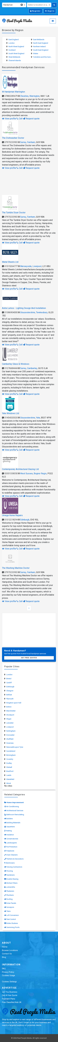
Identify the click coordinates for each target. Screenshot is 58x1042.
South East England (40, 50)
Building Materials (13, 823)
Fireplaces (10, 851)
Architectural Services (14, 811)
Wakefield (10, 779)
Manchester (11, 711)
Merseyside (26, 266)
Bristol (8, 679)
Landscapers (11, 843)
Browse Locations (10, 950)
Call (20, 118)
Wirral (8, 783)
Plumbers (10, 895)
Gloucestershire (27, 312)
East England (13, 40)
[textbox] (39, 5)
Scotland (12, 50)
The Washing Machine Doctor (16, 568)
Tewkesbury (41, 312)
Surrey (23, 142)
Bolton (8, 707)
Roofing (9, 899)
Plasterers (10, 891)
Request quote (32, 118)
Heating (9, 831)
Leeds (8, 775)
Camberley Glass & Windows (15, 364)
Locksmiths (10, 887)
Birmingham (11, 755)
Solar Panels (11, 903)
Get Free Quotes (29, 658)
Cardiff (9, 683)
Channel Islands (14, 60)
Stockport (10, 715)
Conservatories (12, 839)
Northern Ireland (39, 47)
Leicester (9, 723)
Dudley (9, 763)
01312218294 (11, 519)
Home (4, 947)
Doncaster (10, 735)
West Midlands (14, 57)
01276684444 (11, 368)
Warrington (34, 96)
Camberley (32, 368)
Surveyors (10, 907)
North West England (16, 47)
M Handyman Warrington (13, 91)
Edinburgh (24, 519)
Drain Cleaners (12, 855)
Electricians (10, 863)
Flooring (9, 871)
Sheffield (9, 739)
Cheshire (24, 96)
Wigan (8, 719)
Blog (4, 957)
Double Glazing (12, 879)
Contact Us (7, 954)
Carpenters (10, 827)
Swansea (9, 743)
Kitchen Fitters (11, 883)
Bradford (9, 771)
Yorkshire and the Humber (43, 57)
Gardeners (10, 875)
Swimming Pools (12, 927)
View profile (10, 118)
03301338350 (11, 473)
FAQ (4, 969)
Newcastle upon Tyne (14, 747)
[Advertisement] (29, 182)
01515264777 (11, 266)
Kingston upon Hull (13, 703)
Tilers (8, 911)
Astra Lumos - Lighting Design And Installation (24, 308)
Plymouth (9, 699)
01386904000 (11, 312)
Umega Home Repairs (12, 515)
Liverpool (37, 266)
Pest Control (11, 919)
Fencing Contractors (14, 867)
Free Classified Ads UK (11, 1002)
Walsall (9, 767)
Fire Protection (11, 847)
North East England (40, 43)
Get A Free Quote (9, 995)
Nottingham (11, 731)
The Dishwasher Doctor (13, 138)
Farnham (31, 142)
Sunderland (10, 751)
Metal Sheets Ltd (10, 262)
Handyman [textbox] (12, 4)
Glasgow (9, 691)
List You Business (9, 992)
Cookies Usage (8, 975)
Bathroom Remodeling (15, 815)
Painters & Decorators (14, 859)
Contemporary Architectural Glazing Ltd (20, 469)
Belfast (9, 695)
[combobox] (14, 5)
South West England (16, 53)
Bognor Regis (40, 473)
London (11, 43)
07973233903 (11, 142)
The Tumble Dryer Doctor (13, 212)
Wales (35, 53)
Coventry (9, 759)
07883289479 (11, 96)
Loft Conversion (12, 915)
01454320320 (11, 417)
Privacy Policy (8, 972)
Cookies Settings (9, 982)
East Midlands (38, 40)
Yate (38, 417)
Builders (9, 819)
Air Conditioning (12, 806)
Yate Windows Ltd (10, 413)
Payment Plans (8, 999)
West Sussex (26, 473)
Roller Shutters (12, 923)
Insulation (10, 835)
